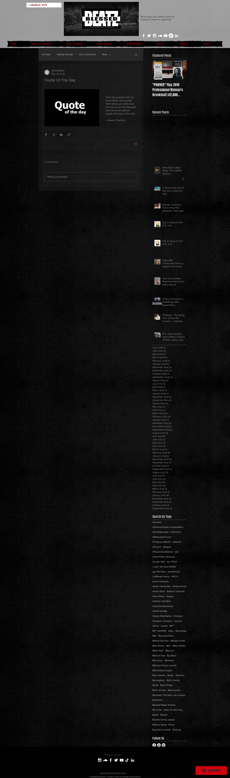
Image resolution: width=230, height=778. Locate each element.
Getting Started (65, 54)
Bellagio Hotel (178, 640)
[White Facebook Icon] (143, 35)
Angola (170, 596)
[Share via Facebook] (45, 134)
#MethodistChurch (161, 537)
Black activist (159, 690)
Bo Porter (157, 710)
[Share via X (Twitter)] (53, 134)
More (104, 54)
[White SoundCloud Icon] (160, 35)
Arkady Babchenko (162, 616)
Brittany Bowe (159, 724)
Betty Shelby (179, 645)
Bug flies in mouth (161, 729)
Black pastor (174, 690)
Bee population (166, 635)
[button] (136, 54)
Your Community (87, 54)
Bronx (171, 724)
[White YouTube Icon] (165, 35)
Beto (168, 645)
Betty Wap (157, 650)
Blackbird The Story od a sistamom (169, 695)
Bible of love (158, 655)
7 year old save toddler (164, 566)
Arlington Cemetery (162, 621)
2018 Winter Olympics (163, 557)
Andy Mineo (158, 596)
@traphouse (173, 571)
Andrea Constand (175, 591)
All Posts (46, 54)
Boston (163, 715)
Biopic (170, 675)
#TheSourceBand (161, 542)
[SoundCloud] (105, 760)
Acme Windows (160, 581)
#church (156, 547)
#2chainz (157, 522)
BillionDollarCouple (162, 670)
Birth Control (173, 680)
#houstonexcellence (162, 552)
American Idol (180, 586)
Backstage (181, 631)
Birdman (180, 675)
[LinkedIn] (176, 35)
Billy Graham (159, 675)
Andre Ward (158, 591)
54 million (172, 561)
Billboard (169, 660)
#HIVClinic (175, 532)
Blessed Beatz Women (164, 705)
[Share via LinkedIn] (61, 134)
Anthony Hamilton (161, 601)
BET (172, 626)
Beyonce (169, 650)
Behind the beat (160, 640)
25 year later (158, 561)
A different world (160, 576)
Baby (171, 631)
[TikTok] (171, 35)
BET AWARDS (159, 631)
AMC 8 (174, 576)
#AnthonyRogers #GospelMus (167, 527)
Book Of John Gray (173, 710)
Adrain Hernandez (161, 586)
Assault (178, 621)
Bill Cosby (157, 660)
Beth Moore (158, 645)
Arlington (178, 616)
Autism (164, 626)
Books (155, 715)
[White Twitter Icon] (149, 35)
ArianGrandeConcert (162, 606)
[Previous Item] (157, 70)
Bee (154, 635)
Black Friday (166, 685)
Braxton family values (163, 719)
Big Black (171, 655)
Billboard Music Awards (164, 665)
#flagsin (167, 547)
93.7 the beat (159, 571)
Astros (155, 626)
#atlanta (176, 542)
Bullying (177, 729)
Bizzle (155, 685)
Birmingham (158, 680)
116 (176, 552)
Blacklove (157, 700)
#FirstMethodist (160, 532)
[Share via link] (68, 134)
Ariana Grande (159, 611)
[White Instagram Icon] (154, 35)
